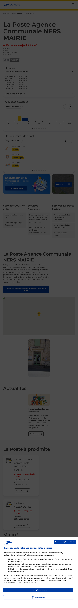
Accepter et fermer (40, 590)
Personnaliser (40, 597)
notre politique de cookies (27, 583)
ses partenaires (41, 553)
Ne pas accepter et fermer (65, 542)
